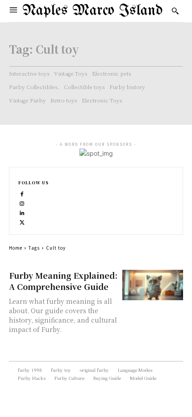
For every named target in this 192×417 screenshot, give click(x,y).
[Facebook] (22, 193)
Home (15, 247)
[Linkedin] (22, 212)
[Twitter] (22, 221)
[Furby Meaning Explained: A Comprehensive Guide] (153, 285)
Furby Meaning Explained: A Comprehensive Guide (63, 280)
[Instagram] (22, 202)
